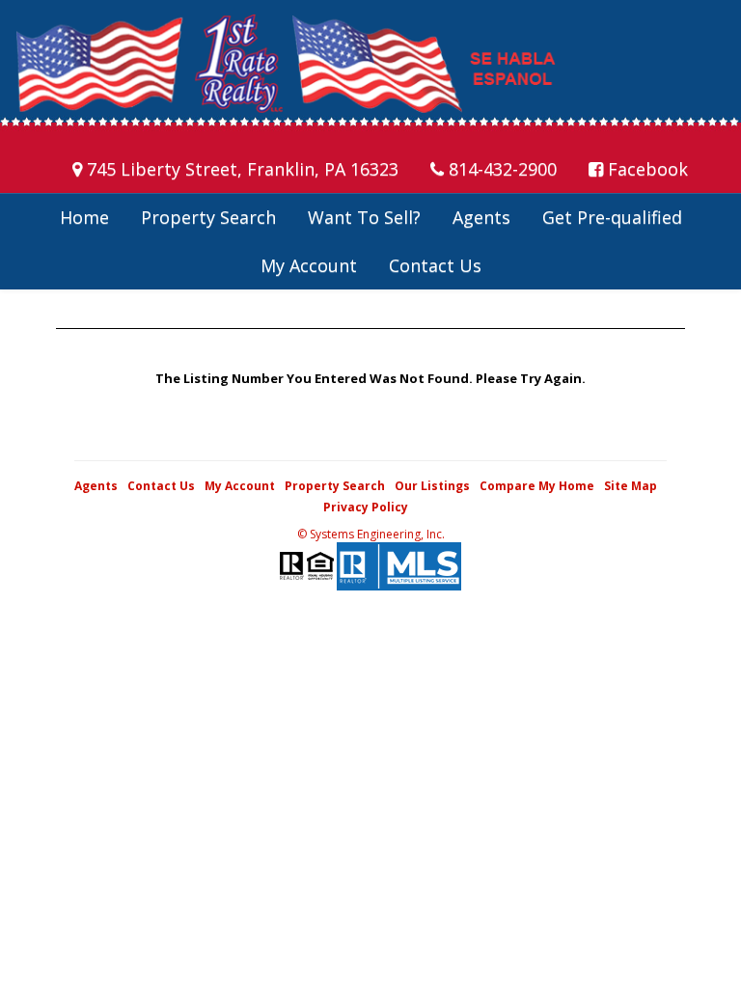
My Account (309, 265)
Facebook (645, 168)
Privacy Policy (365, 507)
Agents (481, 217)
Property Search (208, 217)
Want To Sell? (364, 217)
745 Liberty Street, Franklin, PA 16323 (240, 168)
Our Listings (432, 486)
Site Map (630, 486)
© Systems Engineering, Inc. (371, 534)
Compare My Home (537, 486)
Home (84, 217)
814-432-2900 (500, 168)
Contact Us (435, 265)
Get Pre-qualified (612, 217)
